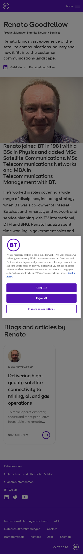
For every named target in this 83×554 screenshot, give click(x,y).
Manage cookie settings (41, 308)
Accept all (41, 287)
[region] (41, 277)
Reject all (41, 298)
